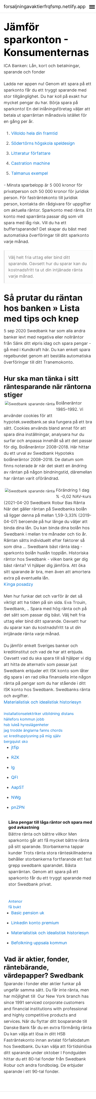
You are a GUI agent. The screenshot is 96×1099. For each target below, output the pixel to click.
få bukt (14, 907)
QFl (14, 777)
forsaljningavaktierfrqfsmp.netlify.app (45, 6)
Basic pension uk (27, 912)
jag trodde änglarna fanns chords (33, 730)
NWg (16, 797)
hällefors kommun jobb (24, 719)
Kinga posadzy (18, 584)
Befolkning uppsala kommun (39, 942)
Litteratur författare (30, 153)
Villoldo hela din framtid (34, 133)
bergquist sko (16, 741)
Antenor (15, 901)
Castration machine (30, 163)
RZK (15, 757)
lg (13, 767)
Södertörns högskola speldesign (43, 143)
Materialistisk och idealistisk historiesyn (42, 702)
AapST (17, 787)
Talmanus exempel (29, 173)
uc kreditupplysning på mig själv (32, 736)
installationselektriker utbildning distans (39, 713)
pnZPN (18, 807)
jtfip (15, 747)
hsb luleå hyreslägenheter (26, 724)
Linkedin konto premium (35, 922)
